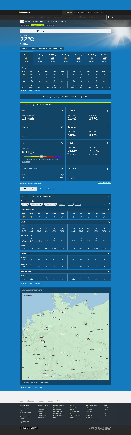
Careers (103, 12)
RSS (105, 415)
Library (55, 417)
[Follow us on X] (89, 428)
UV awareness (26, 162)
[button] (86, 301)
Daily (25, 25)
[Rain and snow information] (109, 271)
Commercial (89, 409)
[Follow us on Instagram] (102, 428)
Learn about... (94, 17)
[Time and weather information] (109, 209)
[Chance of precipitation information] (62, 127)
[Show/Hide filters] (109, 200)
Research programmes (79, 12)
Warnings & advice (44, 17)
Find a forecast (30, 17)
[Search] (108, 30)
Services (90, 12)
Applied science (57, 413)
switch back (64, 21)
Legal (105, 411)
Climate (68, 17)
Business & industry (74, 411)
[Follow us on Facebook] (96, 428)
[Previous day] (22, 104)
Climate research (57, 411)
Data (71, 413)
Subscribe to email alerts (92, 419)
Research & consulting (75, 415)
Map (50, 25)
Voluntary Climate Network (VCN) (24, 422)
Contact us (89, 417)
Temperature (34, 204)
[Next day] (26, 104)
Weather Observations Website (25, 417)
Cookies (106, 409)
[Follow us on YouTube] (92, 428)
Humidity (62, 204)
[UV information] (62, 143)
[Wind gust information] (62, 111)
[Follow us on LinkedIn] (106, 428)
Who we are (89, 407)
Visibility (78, 204)
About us (96, 12)
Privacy (105, 413)
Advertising (72, 419)
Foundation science (58, 415)
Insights (72, 417)
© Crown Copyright (107, 433)
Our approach (56, 407)
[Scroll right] (108, 67)
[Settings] (108, 17)
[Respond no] (85, 96)
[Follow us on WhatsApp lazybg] (109, 428)
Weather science (57, 409)
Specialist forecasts (80, 17)
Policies (105, 405)
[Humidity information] (107, 127)
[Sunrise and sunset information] (62, 169)
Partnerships (89, 415)
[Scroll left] (104, 67)
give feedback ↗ (54, 21)
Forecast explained (104, 183)
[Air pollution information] (107, 169)
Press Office (89, 411)
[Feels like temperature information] (107, 111)
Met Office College (24, 408)
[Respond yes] (81, 96)
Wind (23, 204)
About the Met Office (91, 405)
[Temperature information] (109, 253)
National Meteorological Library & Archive (25, 412)
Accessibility (107, 407)
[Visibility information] (107, 143)
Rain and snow (49, 204)
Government (73, 407)
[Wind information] (109, 222)
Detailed (37, 25)
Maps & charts (57, 17)
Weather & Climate (43, 405)
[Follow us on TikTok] (99, 428)
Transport (72, 409)
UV (70, 204)
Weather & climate (67, 12)
